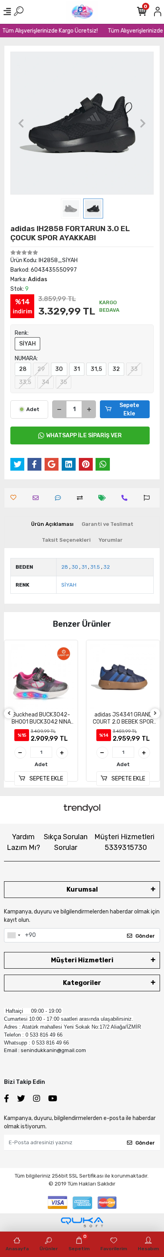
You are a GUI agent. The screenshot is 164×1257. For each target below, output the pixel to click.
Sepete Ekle (129, 409)
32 (116, 369)
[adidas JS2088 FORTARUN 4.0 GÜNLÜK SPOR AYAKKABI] (123, 676)
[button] (21, 123)
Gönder (145, 936)
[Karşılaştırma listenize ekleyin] (82, 498)
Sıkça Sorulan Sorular (66, 842)
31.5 (95, 567)
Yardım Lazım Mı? (23, 842)
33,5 (25, 382)
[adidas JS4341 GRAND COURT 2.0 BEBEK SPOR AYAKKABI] (41, 676)
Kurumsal (82, 889)
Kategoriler (82, 983)
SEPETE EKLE (45, 778)
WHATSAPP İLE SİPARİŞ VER (84, 435)
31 (77, 369)
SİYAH (27, 343)
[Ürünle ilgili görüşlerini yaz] (60, 498)
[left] (9, 713)
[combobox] (13, 935)
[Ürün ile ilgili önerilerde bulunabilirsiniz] (149, 498)
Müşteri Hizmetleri (124, 842)
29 (41, 369)
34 (45, 382)
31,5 (96, 369)
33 (134, 369)
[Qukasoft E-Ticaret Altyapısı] (82, 1222)
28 (23, 369)
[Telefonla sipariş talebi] (126, 498)
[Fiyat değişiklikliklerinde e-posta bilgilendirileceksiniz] (104, 498)
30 (59, 369)
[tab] (52, 524)
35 (63, 382)
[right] (155, 713)
